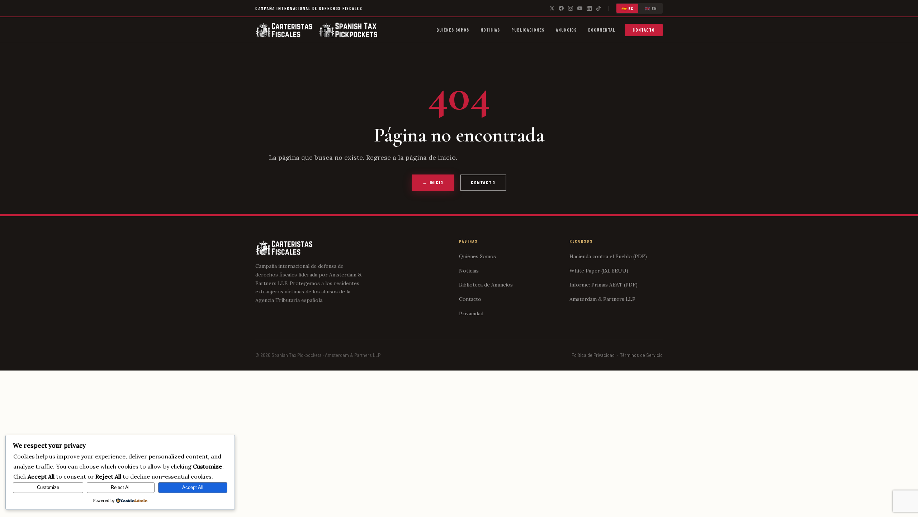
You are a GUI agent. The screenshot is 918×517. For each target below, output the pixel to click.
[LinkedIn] (589, 8)
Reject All (121, 487)
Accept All (192, 487)
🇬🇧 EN (651, 8)
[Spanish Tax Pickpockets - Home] (284, 30)
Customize (48, 487)
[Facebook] (561, 8)
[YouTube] (579, 8)
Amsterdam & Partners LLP (602, 299)
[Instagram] (570, 8)
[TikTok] (598, 8)
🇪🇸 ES (627, 8)
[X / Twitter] (551, 8)
